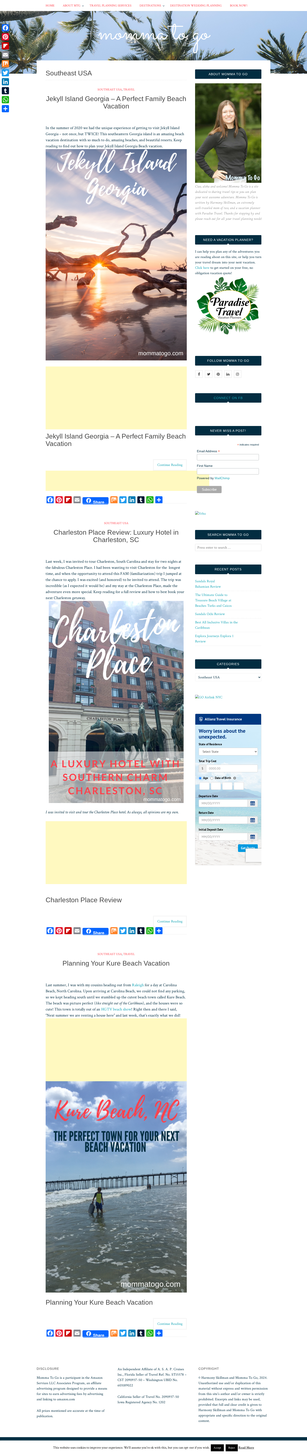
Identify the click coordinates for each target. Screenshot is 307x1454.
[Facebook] (5, 27)
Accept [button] (217, 1448)
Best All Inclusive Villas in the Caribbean (216, 625)
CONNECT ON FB (228, 398)
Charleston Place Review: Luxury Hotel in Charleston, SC (116, 536)
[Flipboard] (5, 45)
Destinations (150, 6)
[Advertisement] (116, 397)
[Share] (5, 108)
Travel (129, 90)
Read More (246, 1447)
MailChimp (222, 478)
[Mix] (5, 63)
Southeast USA (110, 90)
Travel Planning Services (110, 6)
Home (50, 6)
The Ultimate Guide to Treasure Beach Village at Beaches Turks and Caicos (213, 600)
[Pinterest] (5, 36)
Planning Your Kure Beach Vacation (116, 963)
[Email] (5, 54)
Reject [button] (231, 1448)
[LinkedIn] (5, 81)
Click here (202, 267)
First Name (205, 466)
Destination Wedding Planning (196, 6)
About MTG (71, 6)
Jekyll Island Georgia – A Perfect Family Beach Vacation (116, 102)
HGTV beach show (116, 1009)
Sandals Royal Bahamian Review (208, 584)
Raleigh (138, 985)
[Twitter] (5, 72)
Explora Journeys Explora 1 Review (214, 639)
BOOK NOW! (238, 6)
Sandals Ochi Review (210, 614)
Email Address (208, 451)
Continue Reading (169, 465)
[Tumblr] (5, 90)
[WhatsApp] (5, 99)
